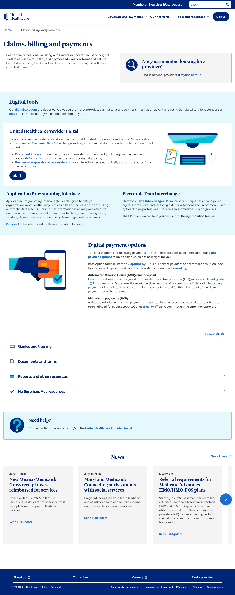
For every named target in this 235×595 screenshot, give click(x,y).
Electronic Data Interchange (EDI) (146, 201)
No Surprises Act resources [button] (41, 391)
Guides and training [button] (35, 346)
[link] (22, 522)
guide (15, 114)
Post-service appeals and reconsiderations (45, 162)
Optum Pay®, (141, 264)
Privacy (181, 587)
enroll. (181, 268)
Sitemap (197, 587)
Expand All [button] (214, 334)
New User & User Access (165, 4)
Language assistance (158, 587)
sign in (89, 63)
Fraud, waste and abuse (125, 587)
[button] (129, 17)
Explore (11, 224)
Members (139, 4)
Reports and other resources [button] (43, 376)
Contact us (80, 577)
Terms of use (215, 587)
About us (21, 577)
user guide (148, 307)
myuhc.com (191, 75)
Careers (140, 577)
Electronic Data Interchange (52, 143)
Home (7, 30)
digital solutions (26, 109)
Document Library (28, 154)
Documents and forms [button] (37, 361)
